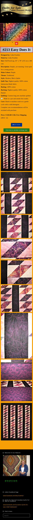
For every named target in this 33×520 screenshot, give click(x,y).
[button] (2, 32)
